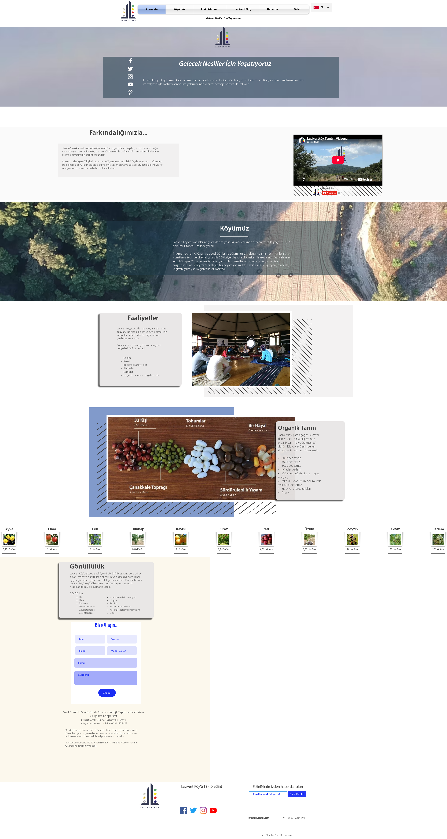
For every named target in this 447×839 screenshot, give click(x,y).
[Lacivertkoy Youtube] (130, 84)
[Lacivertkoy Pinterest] (130, 92)
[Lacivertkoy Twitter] (130, 68)
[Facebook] (183, 810)
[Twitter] (193, 810)
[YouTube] (213, 810)
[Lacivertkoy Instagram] (130, 76)
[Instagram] (203, 810)
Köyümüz (234, 228)
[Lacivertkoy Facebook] (130, 61)
